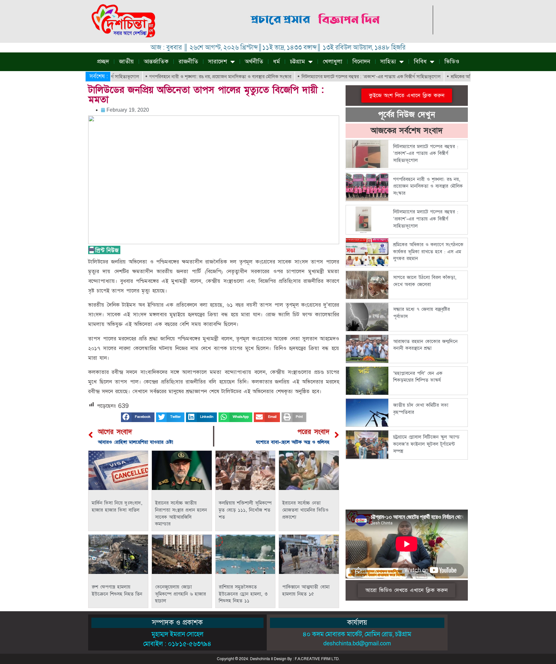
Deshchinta (260, 658)
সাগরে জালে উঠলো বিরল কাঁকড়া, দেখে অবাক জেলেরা (425, 281)
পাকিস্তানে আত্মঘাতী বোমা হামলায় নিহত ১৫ (305, 590)
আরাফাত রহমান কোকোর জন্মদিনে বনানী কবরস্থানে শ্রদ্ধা (425, 345)
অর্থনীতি (254, 62)
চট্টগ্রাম (297, 62)
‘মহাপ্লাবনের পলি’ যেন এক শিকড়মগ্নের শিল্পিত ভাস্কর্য (417, 377)
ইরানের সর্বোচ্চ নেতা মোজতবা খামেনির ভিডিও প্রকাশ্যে (305, 510)
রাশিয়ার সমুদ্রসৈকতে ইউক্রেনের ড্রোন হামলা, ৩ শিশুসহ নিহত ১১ (243, 594)
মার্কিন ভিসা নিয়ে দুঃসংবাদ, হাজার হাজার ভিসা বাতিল (117, 506)
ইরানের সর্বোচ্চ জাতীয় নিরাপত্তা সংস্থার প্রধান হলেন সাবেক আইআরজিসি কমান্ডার (181, 513)
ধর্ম (276, 62)
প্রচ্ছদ (103, 62)
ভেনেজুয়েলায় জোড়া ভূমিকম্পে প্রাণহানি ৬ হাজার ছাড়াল (180, 594)
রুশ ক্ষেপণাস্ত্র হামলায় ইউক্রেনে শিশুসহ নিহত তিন (117, 590)
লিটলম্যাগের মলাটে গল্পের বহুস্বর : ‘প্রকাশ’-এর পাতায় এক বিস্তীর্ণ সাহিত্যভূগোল (353, 76)
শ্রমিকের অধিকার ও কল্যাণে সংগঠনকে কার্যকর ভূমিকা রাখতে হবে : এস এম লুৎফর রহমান (428, 251)
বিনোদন (361, 62)
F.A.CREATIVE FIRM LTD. (317, 658)
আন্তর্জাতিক (156, 62)
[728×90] (316, 32)
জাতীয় (126, 62)
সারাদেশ (217, 62)
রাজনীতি (188, 62)
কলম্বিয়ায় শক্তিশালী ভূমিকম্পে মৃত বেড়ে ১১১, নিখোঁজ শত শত (245, 510)
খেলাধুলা (332, 62)
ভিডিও (451, 62)
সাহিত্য (388, 62)
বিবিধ (420, 62)
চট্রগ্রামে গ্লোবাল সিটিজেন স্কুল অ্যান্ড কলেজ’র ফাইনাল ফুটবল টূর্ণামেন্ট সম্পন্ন (426, 444)
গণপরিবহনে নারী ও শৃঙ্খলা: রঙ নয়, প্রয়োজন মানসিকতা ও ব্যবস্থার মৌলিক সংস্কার (203, 76)
